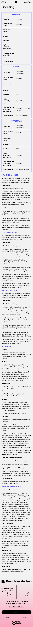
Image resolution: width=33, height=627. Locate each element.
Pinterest (28, 596)
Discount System (7, 590)
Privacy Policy (6, 596)
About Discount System (16, 607)
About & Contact (7, 588)
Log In (16, 612)
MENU (3, 2)
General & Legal (7, 594)
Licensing (5, 592)
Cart (27, 2)
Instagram (28, 592)
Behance (28, 594)
